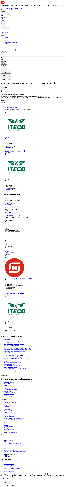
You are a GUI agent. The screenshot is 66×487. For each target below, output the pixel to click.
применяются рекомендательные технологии (32, 474)
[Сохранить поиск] (2, 58)
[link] (3, 26)
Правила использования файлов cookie (28, 9)
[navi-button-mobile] (2, 34)
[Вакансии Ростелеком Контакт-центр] (34, 230)
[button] (2, 29)
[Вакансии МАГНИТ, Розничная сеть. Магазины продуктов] (34, 268)
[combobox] (8, 50)
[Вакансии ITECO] (34, 125)
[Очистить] (3, 53)
